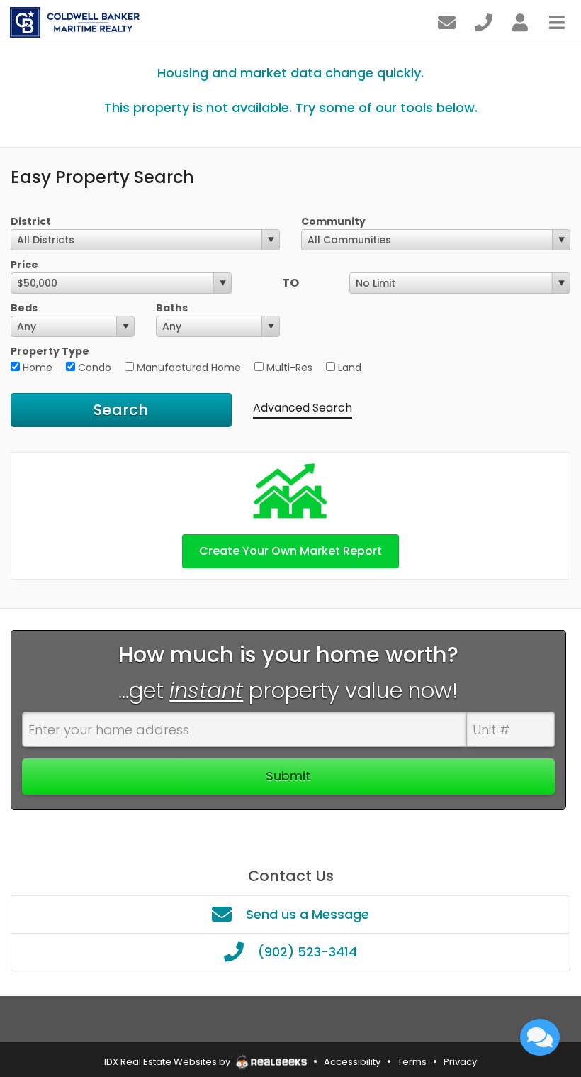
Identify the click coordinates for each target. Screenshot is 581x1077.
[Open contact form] (447, 21)
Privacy (460, 1061)
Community (333, 221)
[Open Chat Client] (540, 1037)
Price (24, 265)
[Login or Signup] (520, 21)
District (31, 221)
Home (36, 367)
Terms (412, 1061)
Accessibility (352, 1061)
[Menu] (557, 21)
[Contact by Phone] (483, 21)
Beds (24, 308)
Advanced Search (302, 407)
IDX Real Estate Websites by (168, 1061)
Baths (172, 308)
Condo (93, 367)
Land (348, 367)
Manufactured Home (187, 367)
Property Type (50, 351)
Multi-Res (288, 367)
